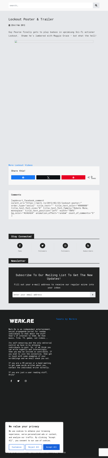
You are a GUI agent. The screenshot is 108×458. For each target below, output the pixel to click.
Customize (16, 447)
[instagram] (25, 381)
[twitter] (18, 381)
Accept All (51, 447)
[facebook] (11, 381)
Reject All (33, 447)
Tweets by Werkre (66, 319)
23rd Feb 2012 (17, 25)
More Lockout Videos (21, 165)
